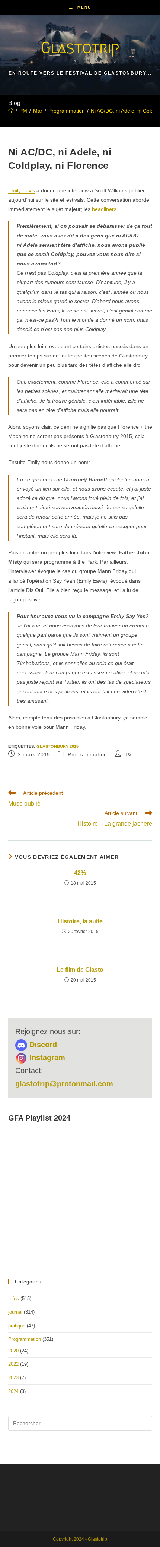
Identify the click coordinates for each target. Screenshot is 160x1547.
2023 (13, 1377)
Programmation (87, 754)
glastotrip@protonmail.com (64, 1084)
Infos (13, 1298)
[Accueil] (10, 111)
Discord (42, 1044)
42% (80, 873)
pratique (16, 1326)
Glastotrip (80, 47)
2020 (13, 1351)
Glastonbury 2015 (57, 746)
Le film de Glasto (80, 970)
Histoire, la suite (80, 921)
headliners (104, 209)
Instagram (46, 1057)
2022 (13, 1364)
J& (128, 754)
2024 (13, 1391)
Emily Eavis (21, 190)
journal (15, 1312)
